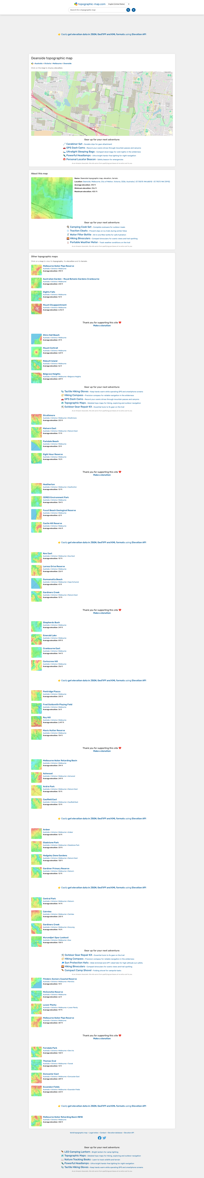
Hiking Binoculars (80, 238)
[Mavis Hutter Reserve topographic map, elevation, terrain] (36, 734)
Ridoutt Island (50, 361)
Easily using (103, 34)
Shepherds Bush (51, 622)
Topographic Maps (75, 402)
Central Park (49, 898)
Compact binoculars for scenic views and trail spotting (115, 239)
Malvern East (49, 428)
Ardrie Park (49, 786)
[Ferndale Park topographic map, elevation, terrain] (36, 1052)
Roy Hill (47, 717)
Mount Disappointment (55, 305)
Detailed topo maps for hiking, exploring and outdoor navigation (114, 403)
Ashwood (48, 773)
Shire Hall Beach (51, 335)
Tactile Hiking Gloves (76, 391)
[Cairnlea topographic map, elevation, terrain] (36, 915)
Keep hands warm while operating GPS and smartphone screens (116, 392)
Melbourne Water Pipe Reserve (58, 266)
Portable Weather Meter (84, 242)
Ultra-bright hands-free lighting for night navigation (114, 156)
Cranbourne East (51, 648)
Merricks (71, 982)
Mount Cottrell (50, 348)
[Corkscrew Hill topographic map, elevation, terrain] (36, 665)
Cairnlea (47, 911)
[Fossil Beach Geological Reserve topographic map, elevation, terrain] (36, 514)
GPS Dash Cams (75, 147)
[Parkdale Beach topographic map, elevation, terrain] (36, 445)
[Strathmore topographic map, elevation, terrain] (36, 419)
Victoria (54, 269)
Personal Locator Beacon (81, 159)
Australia (46, 269)
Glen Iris (71, 1051)
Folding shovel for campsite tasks (107, 970)
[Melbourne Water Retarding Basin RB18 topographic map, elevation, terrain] (36, 1121)
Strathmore (49, 415)
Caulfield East (50, 799)
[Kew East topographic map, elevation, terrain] (36, 557)
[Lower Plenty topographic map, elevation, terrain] (36, 1009)
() (126, 182)
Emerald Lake (50, 635)
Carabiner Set (74, 143)
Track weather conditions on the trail (115, 242)
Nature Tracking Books (77, 1159)
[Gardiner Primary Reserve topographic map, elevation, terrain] (36, 872)
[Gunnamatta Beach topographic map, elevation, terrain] (36, 583)
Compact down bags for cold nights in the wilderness (118, 152)
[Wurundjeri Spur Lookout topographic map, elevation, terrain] (36, 941)
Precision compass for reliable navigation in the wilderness (109, 395)
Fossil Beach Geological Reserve (59, 510)
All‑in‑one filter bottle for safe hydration (109, 235)
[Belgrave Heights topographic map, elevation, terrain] (36, 378)
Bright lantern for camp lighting (105, 1152)
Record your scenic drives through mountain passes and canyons (114, 148)
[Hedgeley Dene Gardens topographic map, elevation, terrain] (36, 859)
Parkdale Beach (51, 441)
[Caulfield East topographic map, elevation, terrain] (36, 803)
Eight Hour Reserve (53, 454)
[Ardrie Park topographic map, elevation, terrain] (36, 790)
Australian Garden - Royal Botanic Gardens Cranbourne (71, 279)
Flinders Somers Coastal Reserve (60, 979)
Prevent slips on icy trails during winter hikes (108, 231)
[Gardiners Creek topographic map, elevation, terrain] (36, 596)
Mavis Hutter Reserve (54, 730)
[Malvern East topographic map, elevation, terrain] (36, 432)
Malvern (71, 871)
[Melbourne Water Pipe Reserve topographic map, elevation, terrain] (36, 270)
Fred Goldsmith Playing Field (57, 704)
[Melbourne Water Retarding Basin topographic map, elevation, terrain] (36, 764)
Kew (69, 940)
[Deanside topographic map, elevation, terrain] (52, 198)
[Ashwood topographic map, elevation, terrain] (36, 777)
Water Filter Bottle (80, 234)
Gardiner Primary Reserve (56, 868)
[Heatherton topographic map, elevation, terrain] (36, 488)
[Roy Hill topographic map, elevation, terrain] (36, 721)
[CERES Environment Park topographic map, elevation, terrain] (36, 501)
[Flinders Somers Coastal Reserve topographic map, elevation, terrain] (36, 983)
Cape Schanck (73, 582)
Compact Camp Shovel (78, 970)
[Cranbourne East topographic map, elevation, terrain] (36, 652)
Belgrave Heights (51, 374)
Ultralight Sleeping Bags (80, 151)
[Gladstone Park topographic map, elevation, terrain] (36, 846)
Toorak (70, 1064)
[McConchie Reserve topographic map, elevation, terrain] (36, 996)
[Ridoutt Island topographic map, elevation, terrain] (36, 365)
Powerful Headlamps (78, 155)
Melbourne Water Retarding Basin (60, 760)
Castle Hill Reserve (52, 523)
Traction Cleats (79, 230)
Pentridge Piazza (51, 691)
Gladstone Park (51, 842)
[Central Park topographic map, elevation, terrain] (36, 902)
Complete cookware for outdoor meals (109, 227)
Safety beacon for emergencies (110, 159)
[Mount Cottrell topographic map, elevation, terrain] (36, 352)
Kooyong (71, 927)
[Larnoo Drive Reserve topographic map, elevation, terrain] (36, 570)
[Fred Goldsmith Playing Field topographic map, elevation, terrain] (36, 708)
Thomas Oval (49, 1061)
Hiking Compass (73, 395)
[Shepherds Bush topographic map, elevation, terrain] (36, 626)
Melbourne (62, 269)
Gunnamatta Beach (52, 579)
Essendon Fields (51, 1087)
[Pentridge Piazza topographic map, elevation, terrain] (36, 695)
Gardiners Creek (51, 592)
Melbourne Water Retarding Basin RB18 (63, 1117)
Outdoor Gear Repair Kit (78, 406)
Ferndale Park (50, 1048)
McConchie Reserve (53, 992)
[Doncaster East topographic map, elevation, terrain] (36, 1078)
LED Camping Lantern (77, 1151)
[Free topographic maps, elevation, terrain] (32, 63)
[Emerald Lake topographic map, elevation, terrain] (36, 639)
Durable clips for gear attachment (98, 144)
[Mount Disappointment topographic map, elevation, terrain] (36, 309)
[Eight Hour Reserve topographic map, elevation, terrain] (36, 458)
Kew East (47, 553)
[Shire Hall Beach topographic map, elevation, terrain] (36, 339)
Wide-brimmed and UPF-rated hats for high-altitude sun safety (116, 963)
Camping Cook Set (80, 226)
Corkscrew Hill (50, 661)
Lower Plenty (49, 1005)
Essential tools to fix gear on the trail (109, 407)
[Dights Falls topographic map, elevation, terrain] (36, 296)
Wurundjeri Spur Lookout (56, 937)
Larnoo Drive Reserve (54, 566)
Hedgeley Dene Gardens (55, 855)
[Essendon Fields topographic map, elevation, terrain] (36, 1091)
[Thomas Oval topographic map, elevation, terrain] (36, 1065)
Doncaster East (51, 1074)
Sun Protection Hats (77, 962)
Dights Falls (49, 292)
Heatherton (49, 484)
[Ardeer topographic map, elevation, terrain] (36, 833)
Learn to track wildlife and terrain (106, 1160)
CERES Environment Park (56, 497)
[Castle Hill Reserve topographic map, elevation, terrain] (36, 527)
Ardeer (46, 829)
